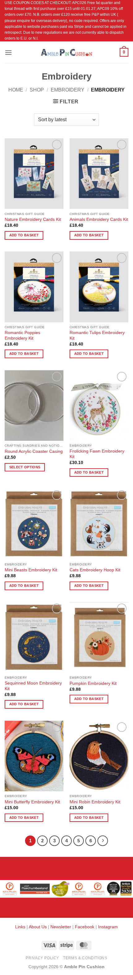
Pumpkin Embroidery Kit (93, 683)
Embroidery (67, 89)
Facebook (84, 926)
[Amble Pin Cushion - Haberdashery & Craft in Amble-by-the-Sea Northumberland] (66, 52)
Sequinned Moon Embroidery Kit (33, 686)
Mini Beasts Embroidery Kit (31, 570)
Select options (25, 467)
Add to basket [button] (24, 235)
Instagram (108, 926)
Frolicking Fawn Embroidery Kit (97, 454)
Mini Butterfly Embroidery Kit (32, 802)
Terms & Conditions (85, 958)
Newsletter (60, 926)
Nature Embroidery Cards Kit (33, 219)
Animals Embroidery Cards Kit (99, 219)
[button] (8, 52)
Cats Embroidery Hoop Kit (95, 570)
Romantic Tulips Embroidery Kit (97, 335)
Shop (37, 89)
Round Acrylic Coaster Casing (34, 451)
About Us (38, 926)
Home (15, 89)
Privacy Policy (42, 958)
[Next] (102, 840)
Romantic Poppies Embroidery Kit (22, 335)
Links (21, 926)
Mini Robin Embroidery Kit (95, 802)
